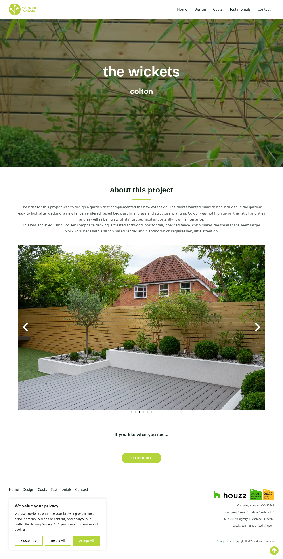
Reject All (58, 540)
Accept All (86, 540)
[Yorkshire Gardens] (22, 9)
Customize (29, 540)
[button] (25, 327)
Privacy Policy (223, 541)
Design (200, 9)
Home (182, 9)
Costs (217, 9)
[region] (57, 524)
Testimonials (239, 9)
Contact (264, 9)
